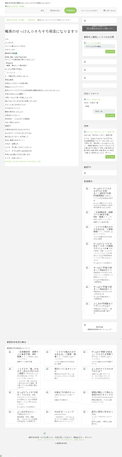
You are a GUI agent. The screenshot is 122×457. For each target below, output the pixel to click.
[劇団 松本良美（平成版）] (61, 6)
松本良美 (8, 161)
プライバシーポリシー (64, 439)
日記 (39, 161)
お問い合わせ (79, 439)
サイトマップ (49, 439)
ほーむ (39, 439)
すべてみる (110, 52)
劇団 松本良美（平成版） (16, 20)
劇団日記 (31, 20)
